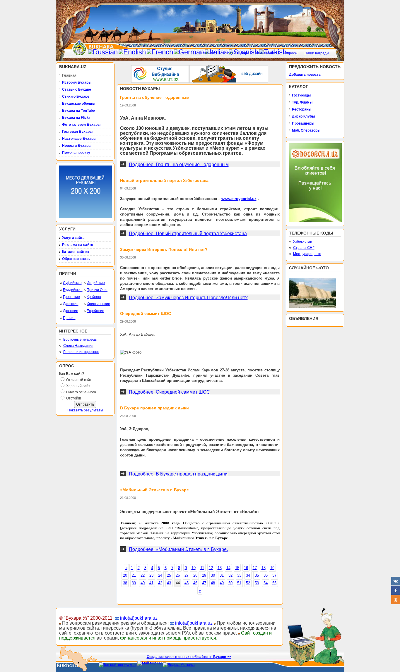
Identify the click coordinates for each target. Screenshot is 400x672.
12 (211, 568)
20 (125, 575)
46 (195, 583)
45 (186, 583)
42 (160, 583)
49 (222, 583)
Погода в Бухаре (235, 53)
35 (257, 575)
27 (186, 575)
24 (160, 575)
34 (248, 575)
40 (143, 583)
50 (230, 583)
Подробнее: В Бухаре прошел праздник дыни (178, 473)
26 (178, 575)
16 (246, 568)
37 (274, 575)
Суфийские (72, 283)
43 (169, 583)
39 (134, 583)
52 (248, 583)
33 (239, 575)
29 (204, 575)
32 (230, 575)
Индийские (96, 283)
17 (255, 568)
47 (204, 583)
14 (228, 568)
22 (143, 575)
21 (134, 575)
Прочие (69, 318)
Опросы (291, 53)
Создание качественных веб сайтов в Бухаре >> (189, 657)
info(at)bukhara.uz (139, 618)
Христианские (98, 304)
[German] (189, 52)
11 (202, 568)
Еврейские (95, 311)
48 (213, 583)
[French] (160, 52)
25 (169, 575)
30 (213, 575)
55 (274, 583)
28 (195, 575)
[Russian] (103, 52)
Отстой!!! (73, 398)
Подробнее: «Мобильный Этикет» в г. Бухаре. (178, 549)
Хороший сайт (78, 386)
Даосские (70, 304)
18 (263, 568)
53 (257, 583)
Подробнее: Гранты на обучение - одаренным (179, 164)
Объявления (266, 53)
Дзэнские (70, 311)
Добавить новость (305, 75)
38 (125, 583)
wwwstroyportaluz (239, 199)
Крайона (94, 297)
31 (222, 575)
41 (151, 583)
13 (220, 568)
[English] (132, 52)
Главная (208, 53)
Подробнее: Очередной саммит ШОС (169, 392)
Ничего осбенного (81, 392)
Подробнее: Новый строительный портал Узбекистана (188, 233)
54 (266, 583)
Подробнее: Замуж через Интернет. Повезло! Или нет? (188, 297)
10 (194, 568)
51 (239, 583)
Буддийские (73, 290)
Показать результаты (85, 410)
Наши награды (317, 53)
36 (266, 575)
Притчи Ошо (97, 290)
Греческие (71, 297)
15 (237, 568)
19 (272, 568)
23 (151, 575)
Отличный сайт (79, 380)
